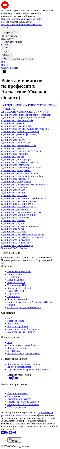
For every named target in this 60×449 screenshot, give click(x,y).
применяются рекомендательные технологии (27, 414)
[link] (6, 55)
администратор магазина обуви (17, 203)
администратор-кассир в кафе (16, 126)
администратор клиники (14, 148)
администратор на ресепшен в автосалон (22, 234)
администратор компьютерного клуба (21, 167)
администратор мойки (13, 220)
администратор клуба (12, 156)
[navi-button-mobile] (4, 71)
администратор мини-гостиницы (18, 215)
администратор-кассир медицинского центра (25, 128)
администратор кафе (12, 137)
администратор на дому (13, 231)
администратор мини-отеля (15, 217)
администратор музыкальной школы (20, 226)
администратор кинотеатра (15, 142)
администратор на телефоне (16, 242)
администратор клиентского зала (18, 145)
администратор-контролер (15, 178)
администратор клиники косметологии (21, 151)
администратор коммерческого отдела (21, 162)
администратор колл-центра (16, 159)
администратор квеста (13, 139)
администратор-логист (13, 192)
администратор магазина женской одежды (23, 198)
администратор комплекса (15, 165)
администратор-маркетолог (15, 209)
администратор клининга (14, 153)
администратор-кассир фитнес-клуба (20, 134)
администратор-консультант (16, 170)
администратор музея (12, 223)
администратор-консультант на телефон (22, 176)
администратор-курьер (13, 190)
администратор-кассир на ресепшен (20, 131)
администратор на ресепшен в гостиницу (23, 237)
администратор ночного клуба (17, 245)
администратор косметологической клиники (24, 184)
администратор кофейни (14, 187)
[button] (4, 62)
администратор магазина (14, 195)
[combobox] (14, 440)
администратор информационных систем (23, 117)
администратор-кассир (13, 123)
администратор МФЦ (12, 228)
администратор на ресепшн (15, 240)
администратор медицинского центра (21, 212)
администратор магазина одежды (18, 206)
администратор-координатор (16, 181)
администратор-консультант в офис (19, 173)
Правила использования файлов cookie (21, 24)
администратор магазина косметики (20, 201)
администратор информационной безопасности (26, 114)
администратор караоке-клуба (17, 120)
